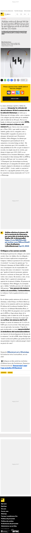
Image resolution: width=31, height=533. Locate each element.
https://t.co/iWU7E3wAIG (15, 240)
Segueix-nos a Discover (7, 10)
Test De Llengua (18, 10)
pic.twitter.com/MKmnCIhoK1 (17, 242)
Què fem (4, 506)
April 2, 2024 (24, 246)
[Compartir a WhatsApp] (5, 80)
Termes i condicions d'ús (9, 516)
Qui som (4, 504)
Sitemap (4, 513)
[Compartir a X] (2, 80)
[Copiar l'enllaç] (18, 80)
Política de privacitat (8, 518)
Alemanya (3, 372)
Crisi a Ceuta (27, 10)
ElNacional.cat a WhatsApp (18, 352)
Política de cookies (7, 521)
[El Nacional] (2, 14)
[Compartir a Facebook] (11, 80)
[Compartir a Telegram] (8, 80)
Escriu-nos (4, 511)
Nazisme (10, 372)
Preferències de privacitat (9, 523)
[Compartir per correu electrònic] (15, 80)
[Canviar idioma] (25, 14)
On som (3, 509)
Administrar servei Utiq (9, 526)
